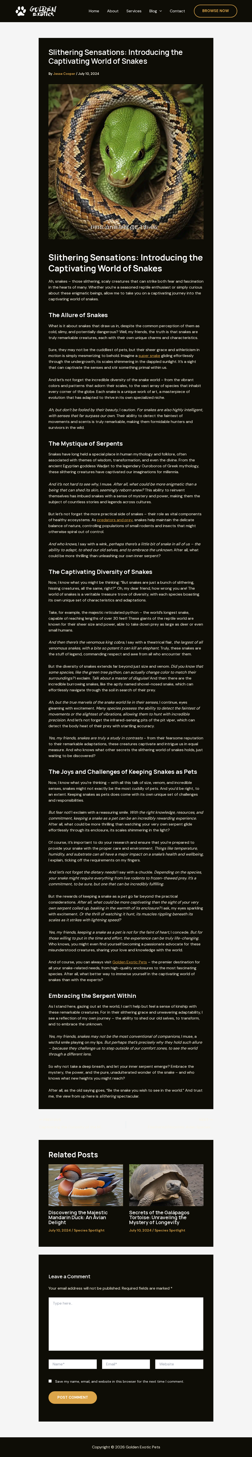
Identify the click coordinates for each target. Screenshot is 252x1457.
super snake (149, 355)
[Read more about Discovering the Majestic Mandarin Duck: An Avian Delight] (85, 1184)
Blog (153, 11)
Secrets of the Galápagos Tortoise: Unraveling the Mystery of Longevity (159, 1217)
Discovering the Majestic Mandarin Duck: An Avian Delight (78, 1217)
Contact (177, 11)
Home (94, 11)
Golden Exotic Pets (129, 962)
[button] (159, 11)
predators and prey (115, 519)
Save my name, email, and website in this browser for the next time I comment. (119, 1381)
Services (134, 11)
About (113, 11)
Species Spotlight (89, 1230)
